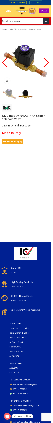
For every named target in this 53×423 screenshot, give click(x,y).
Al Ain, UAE (14, 356)
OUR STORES (15, 323)
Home (4, 29)
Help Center (36, 2)
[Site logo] (25, 10)
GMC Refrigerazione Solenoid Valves (26, 29)
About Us (14, 368)
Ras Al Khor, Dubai (18, 337)
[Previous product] (3, 35)
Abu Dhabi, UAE (16, 351)
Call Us (44, 11)
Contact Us (14, 372)
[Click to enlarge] (7, 81)
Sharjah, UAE (15, 346)
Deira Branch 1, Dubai (19, 328)
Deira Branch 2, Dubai (19, 333)
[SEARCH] (46, 21)
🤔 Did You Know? (17, 2)
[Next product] (10, 35)
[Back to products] (7, 35)
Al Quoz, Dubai (16, 342)
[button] (4, 64)
